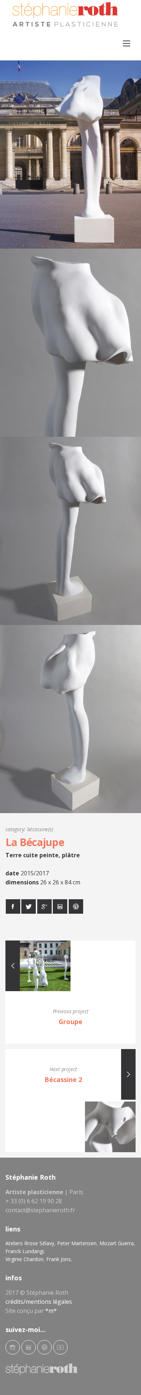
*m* (51, 1311)
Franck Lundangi (24, 1251)
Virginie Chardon (24, 1259)
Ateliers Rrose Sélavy (29, 1243)
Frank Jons (58, 1259)
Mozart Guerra (116, 1243)
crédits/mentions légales (38, 1302)
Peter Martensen (77, 1243)
